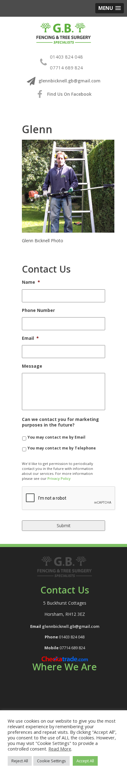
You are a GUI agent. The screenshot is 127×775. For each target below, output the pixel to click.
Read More (59, 748)
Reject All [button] (19, 761)
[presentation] (69, 498)
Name (31, 282)
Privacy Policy (59, 478)
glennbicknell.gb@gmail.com (69, 81)
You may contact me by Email (56, 437)
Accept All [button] (85, 761)
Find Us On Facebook (69, 94)
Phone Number (38, 310)
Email (30, 338)
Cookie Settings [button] (51, 761)
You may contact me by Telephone (61, 448)
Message (32, 366)
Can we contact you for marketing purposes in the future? (60, 422)
